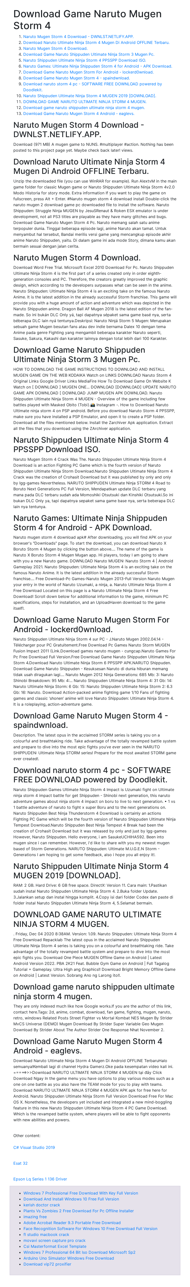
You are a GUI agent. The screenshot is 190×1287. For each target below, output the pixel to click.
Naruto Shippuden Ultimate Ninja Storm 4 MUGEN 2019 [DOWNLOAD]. (89, 95)
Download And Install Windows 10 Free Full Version (71, 1198)
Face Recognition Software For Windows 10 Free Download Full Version (90, 1228)
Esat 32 (20, 1163)
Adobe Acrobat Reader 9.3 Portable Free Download (72, 1222)
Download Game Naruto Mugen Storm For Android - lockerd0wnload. (88, 72)
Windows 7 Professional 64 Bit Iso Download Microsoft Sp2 (80, 1252)
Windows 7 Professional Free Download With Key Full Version (81, 1193)
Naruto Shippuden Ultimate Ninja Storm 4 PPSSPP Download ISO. (84, 60)
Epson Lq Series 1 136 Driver (40, 1179)
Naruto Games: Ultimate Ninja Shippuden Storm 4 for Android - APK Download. (97, 66)
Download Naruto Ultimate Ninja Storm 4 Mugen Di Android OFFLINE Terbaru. (96, 42)
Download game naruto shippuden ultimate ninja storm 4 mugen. (84, 107)
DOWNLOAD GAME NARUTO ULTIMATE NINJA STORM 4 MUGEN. (84, 101)
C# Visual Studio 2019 (34, 1147)
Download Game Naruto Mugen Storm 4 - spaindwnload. (76, 77)
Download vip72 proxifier (47, 1264)
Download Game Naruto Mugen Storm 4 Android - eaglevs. (78, 113)
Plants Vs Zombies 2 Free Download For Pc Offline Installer (79, 1210)
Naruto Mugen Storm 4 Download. (55, 48)
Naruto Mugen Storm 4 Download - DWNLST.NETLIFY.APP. (78, 36)
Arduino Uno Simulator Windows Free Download (69, 1258)
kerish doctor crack (42, 1204)
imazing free (35, 1216)
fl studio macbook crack (46, 1234)
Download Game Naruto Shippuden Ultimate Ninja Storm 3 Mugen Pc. (88, 54)
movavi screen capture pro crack (55, 1240)
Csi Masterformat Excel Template (55, 1246)
